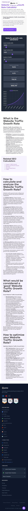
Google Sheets (7, 418)
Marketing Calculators (7, 495)
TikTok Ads (6, 457)
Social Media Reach (10, 168)
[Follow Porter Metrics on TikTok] (9, 396)
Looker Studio (7, 416)
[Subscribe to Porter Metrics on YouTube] (6, 396)
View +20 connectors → (7, 462)
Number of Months (7, 57)
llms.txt (17, 505)
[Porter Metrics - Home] (12, 3)
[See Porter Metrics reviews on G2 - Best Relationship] (16, 401)
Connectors (5, 440)
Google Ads (6, 445)
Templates (4, 485)
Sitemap (13, 505)
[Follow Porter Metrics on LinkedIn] (3, 396)
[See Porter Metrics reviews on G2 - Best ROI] (10, 401)
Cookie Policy (22, 502)
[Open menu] (16, 3)
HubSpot (5, 452)
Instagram (6, 447)
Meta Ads (6, 442)
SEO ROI (8, 166)
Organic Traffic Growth (11, 164)
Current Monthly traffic (8, 43)
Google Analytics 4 (8, 459)
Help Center (4, 492)
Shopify (5, 450)
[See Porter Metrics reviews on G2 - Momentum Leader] (4, 401)
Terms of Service (6, 502)
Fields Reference (6, 490)
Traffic (7, 169)
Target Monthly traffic (8, 50)
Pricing (3, 483)
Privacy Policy (15, 502)
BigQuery (6, 411)
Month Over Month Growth (12, 165)
